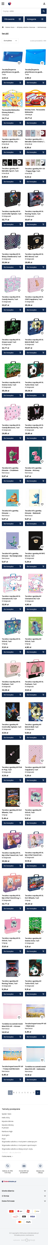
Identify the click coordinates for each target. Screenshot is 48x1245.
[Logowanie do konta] (44, 3)
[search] (44, 11)
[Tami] (9, 3)
